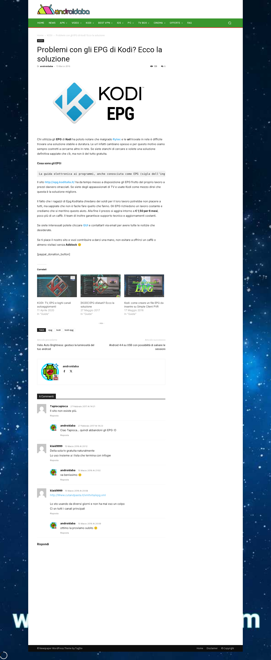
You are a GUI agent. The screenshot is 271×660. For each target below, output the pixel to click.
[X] (72, 371)
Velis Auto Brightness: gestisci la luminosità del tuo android (65, 347)
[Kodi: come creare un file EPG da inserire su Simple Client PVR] (144, 285)
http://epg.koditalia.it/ (60, 182)
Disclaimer (212, 648)
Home (40, 35)
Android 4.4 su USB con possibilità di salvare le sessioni (137, 347)
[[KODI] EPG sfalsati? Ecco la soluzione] (100, 285)
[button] (229, 23)
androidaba (46, 66)
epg (50, 330)
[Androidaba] (63, 9)
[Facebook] (66, 371)
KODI (49, 35)
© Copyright (227, 648)
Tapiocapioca (59, 406)
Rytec (117, 139)
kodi (58, 330)
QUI (85, 225)
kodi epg (69, 330)
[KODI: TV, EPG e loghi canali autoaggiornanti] (57, 285)
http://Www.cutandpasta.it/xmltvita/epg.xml (78, 495)
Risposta (54, 415)
